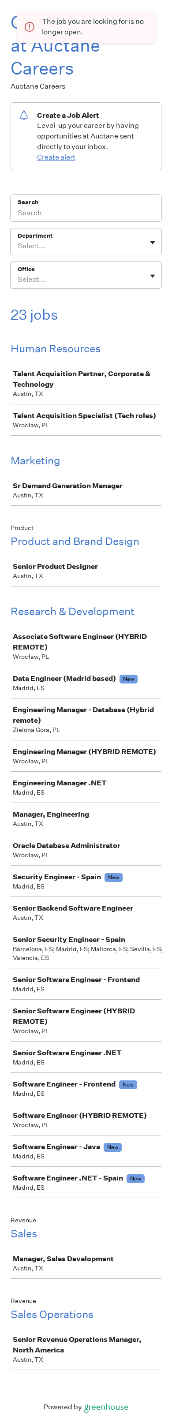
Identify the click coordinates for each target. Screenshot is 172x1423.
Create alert (56, 157)
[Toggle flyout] (152, 242)
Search (28, 202)
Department (35, 235)
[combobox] (18, 246)
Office (26, 269)
